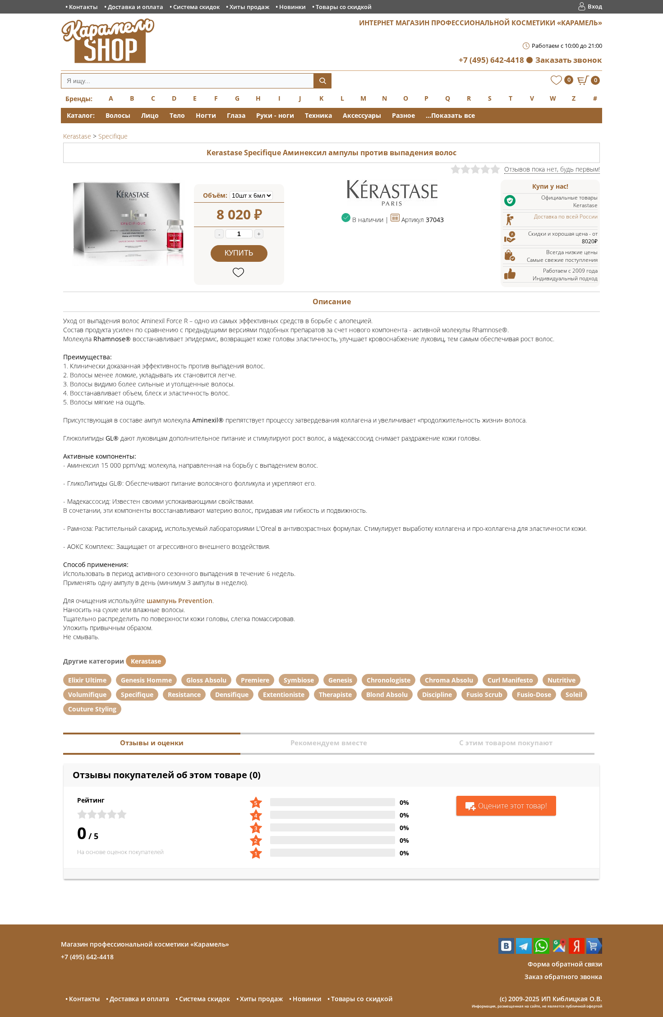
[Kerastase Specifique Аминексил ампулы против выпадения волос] (128, 263)
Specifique (137, 694)
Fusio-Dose (534, 694)
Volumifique (87, 694)
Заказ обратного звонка (563, 976)
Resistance (184, 694)
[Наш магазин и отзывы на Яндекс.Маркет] (594, 951)
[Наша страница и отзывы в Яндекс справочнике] (577, 951)
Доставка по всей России (566, 216)
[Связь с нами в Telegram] (524, 951)
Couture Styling (92, 709)
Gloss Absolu (206, 680)
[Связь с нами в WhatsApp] (541, 951)
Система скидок (196, 7)
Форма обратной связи (565, 964)
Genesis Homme (146, 680)
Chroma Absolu (449, 680)
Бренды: (78, 98)
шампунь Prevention (179, 600)
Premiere (255, 680)
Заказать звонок (568, 60)
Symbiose (299, 680)
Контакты (83, 7)
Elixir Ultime (87, 680)
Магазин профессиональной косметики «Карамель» (145, 944)
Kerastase (146, 661)
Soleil (574, 694)
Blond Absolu (387, 694)
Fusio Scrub (484, 694)
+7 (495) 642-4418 (491, 60)
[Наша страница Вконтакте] (506, 951)
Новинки (292, 7)
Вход (595, 6)
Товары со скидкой (344, 7)
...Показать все (450, 115)
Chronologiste (388, 680)
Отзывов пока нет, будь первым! (552, 169)
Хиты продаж (249, 7)
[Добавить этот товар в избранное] (239, 272)
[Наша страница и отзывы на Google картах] (559, 951)
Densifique (232, 694)
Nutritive (562, 680)
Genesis (340, 680)
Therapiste (335, 694)
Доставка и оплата (135, 7)
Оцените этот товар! (512, 806)
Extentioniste (283, 694)
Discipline (437, 694)
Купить (239, 253)
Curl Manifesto (510, 680)
